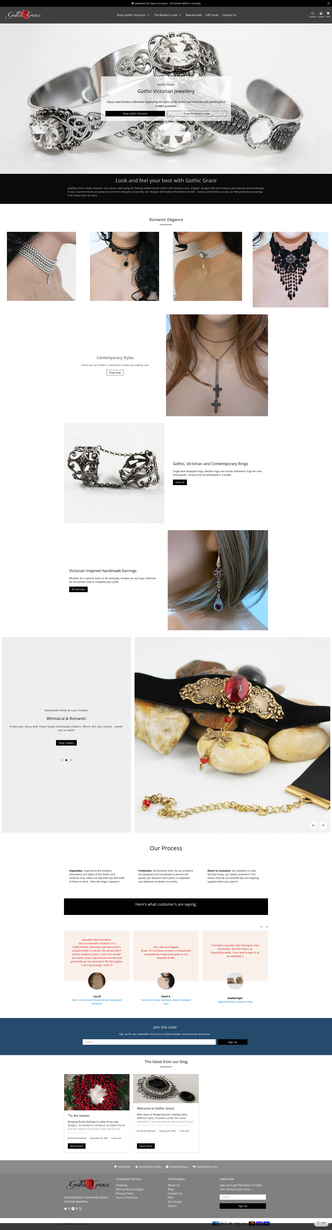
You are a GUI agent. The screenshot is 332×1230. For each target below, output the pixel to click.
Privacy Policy (124, 1193)
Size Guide (174, 1202)
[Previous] (313, 825)
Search (172, 1206)
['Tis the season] (97, 1092)
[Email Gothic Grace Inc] (65, 1209)
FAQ (170, 1197)
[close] (328, 3)
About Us (174, 1185)
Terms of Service (126, 1197)
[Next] (323, 825)
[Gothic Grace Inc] (23, 15)
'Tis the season (78, 1115)
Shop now (66, 749)
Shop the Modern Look (197, 113)
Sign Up (232, 1042)
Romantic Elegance (166, 219)
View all (180, 482)
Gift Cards (212, 15)
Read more (76, 1146)
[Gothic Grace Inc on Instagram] (73, 1209)
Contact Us (229, 15)
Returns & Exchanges (130, 1189)
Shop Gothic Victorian (131, 15)
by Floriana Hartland (77, 1138)
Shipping (121, 1185)
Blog (170, 1189)
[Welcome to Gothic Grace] (166, 1088)
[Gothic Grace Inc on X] (80, 1209)
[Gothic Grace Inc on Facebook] (69, 1209)
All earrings (78, 589)
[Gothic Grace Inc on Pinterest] (76, 1209)
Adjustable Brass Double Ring (235, 1001)
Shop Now (115, 372)
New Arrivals (194, 15)
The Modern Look (165, 15)
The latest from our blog (166, 1061)
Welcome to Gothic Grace (155, 1108)
